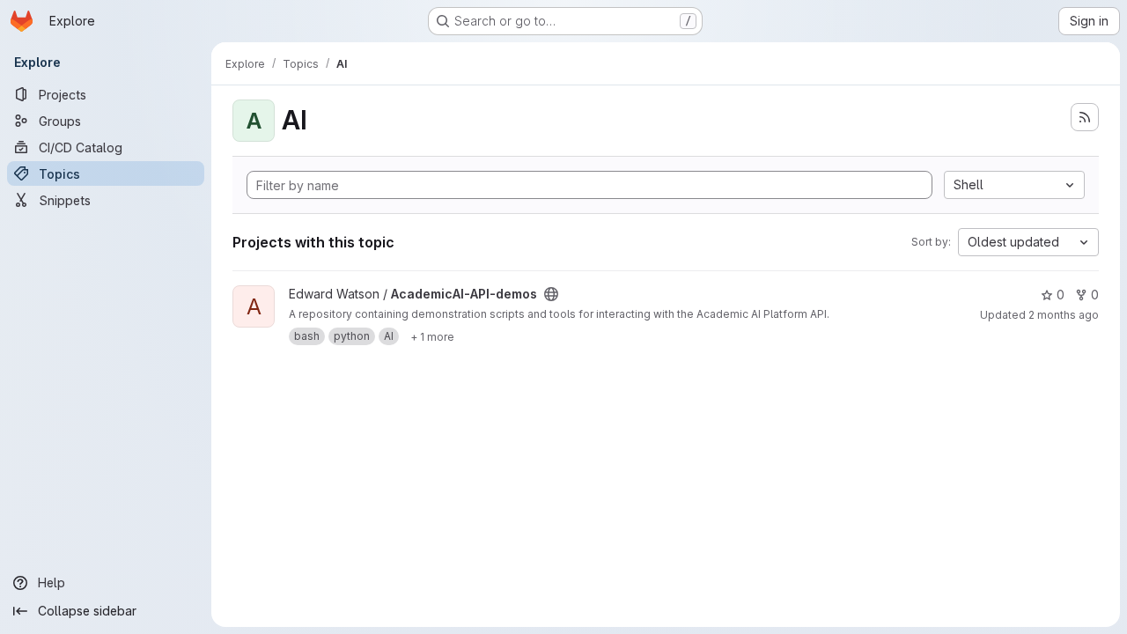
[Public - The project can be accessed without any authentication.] (551, 294)
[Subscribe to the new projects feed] (1085, 117)
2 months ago (1063, 314)
